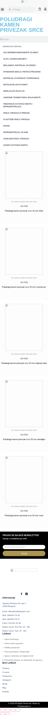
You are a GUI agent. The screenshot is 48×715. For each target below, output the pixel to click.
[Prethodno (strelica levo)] (2, 714)
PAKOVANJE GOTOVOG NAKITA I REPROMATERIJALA (17, 105)
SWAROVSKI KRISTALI (12, 47)
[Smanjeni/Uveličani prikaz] (2, 710)
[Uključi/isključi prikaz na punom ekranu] (7, 710)
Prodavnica (7, 676)
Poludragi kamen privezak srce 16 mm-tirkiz (24, 211)
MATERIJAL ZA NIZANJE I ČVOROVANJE (21, 78)
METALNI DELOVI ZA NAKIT (15, 84)
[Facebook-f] (21, 594)
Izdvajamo (6, 680)
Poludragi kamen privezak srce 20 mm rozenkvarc (24, 287)
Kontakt (5, 692)
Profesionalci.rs (24, 706)
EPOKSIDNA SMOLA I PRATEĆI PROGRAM (22, 72)
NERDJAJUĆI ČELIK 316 (14, 91)
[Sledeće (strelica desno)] (7, 714)
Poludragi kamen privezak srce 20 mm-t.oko (24, 515)
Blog (4, 688)
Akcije (4, 684)
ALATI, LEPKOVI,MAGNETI (15, 59)
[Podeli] (12, 710)
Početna (5, 668)
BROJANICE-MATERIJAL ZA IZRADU (19, 65)
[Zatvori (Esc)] (18, 710)
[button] (2, 9)
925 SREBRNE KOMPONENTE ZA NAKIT (20, 52)
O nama (5, 672)
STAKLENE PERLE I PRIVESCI (16, 138)
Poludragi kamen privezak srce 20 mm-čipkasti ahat (24, 363)
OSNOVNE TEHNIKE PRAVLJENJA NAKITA (22, 97)
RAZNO (6, 126)
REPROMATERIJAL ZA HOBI (15, 132)
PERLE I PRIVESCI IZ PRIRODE (16, 113)
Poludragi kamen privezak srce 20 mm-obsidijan (24, 439)
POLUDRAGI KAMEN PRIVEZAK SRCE (24, 202)
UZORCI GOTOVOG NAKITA (15, 145)
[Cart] (39, 9)
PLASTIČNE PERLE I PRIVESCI (16, 119)
